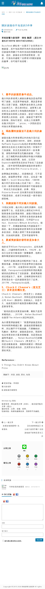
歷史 (23, 374)
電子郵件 (5, 531)
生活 (13, 12)
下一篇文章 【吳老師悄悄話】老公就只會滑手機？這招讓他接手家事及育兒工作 (34, 429)
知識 (28, 374)
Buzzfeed (7, 45)
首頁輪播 (19, 12)
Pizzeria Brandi (29, 168)
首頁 (3, 12)
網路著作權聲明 (10, 390)
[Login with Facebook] (17, 494)
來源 (13, 374)
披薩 (18, 374)
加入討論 (8, 494)
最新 (10, 12)
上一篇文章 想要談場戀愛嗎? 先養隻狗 (10, 425)
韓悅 (25, 30)
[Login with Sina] (14, 494)
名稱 (3, 523)
